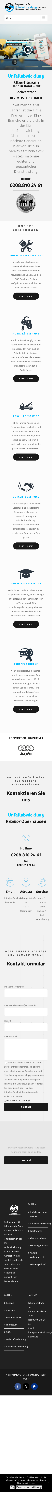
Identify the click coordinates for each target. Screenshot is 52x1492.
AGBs (8, 1332)
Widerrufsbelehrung (14, 1339)
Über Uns (10, 1310)
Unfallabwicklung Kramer (38, 1214)
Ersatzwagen (36, 1231)
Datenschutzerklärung (14, 1346)
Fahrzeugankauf (38, 1264)
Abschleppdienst (38, 1238)
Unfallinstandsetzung (38, 1223)
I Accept (26, 1160)
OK (12, 1487)
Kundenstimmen (14, 1317)
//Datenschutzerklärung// (17, 1100)
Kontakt (10, 1303)
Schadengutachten (38, 1245)
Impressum (11, 1324)
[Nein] (48, 1482)
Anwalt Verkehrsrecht (37, 1255)
